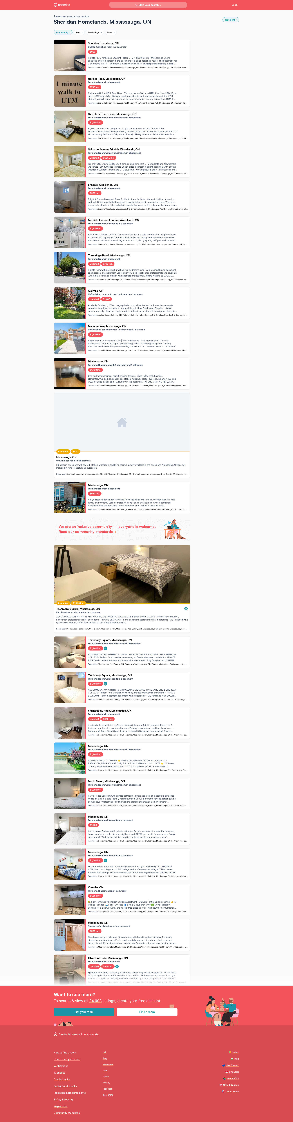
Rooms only (62, 32)
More (109, 32)
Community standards (67, 1112)
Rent (78, 32)
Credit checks (62, 1079)
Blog (105, 1058)
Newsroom (108, 1064)
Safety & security (63, 1099)
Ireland (235, 1052)
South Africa (233, 1078)
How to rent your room (67, 1059)
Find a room (147, 1012)
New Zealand (232, 1065)
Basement (229, 19)
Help (105, 1052)
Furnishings (93, 32)
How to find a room (65, 1052)
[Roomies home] (62, 5)
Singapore (234, 1072)
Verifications (61, 1065)
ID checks (59, 1072)
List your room (84, 1012)
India (236, 1058)
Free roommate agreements (70, 1092)
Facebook (107, 1088)
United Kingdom (231, 1085)
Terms (106, 1076)
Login (234, 5)
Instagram (108, 1095)
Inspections (60, 1106)
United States (232, 1091)
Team (105, 1070)
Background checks (65, 1086)
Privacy (106, 1082)
